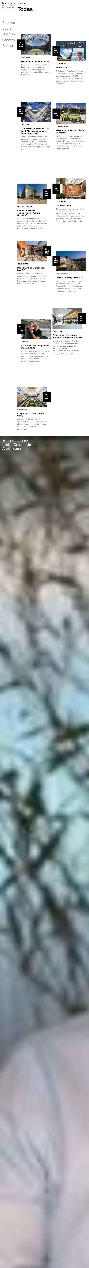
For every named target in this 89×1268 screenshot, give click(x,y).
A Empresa (26, 342)
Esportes (26, 57)
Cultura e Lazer (25, 207)
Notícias (8, 34)
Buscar (7, 46)
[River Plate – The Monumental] (34, 55)
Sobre (6, 28)
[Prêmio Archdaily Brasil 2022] (69, 271)
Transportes (62, 126)
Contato (8, 40)
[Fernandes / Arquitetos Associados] (8, 6)
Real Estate (62, 64)
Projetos (8, 22)
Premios (25, 125)
